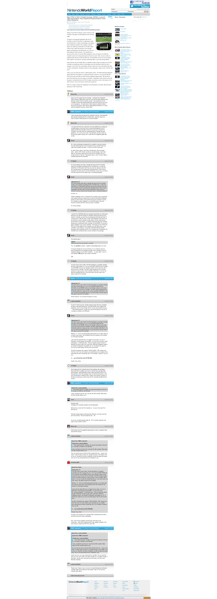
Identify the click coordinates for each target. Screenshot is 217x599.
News (73, 14)
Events (104, 14)
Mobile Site (136, 590)
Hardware (106, 587)
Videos (119, 14)
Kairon (73, 278)
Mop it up (73, 426)
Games (77, 14)
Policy (123, 583)
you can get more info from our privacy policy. (110, 598)
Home (69, 14)
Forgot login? (146, 9)
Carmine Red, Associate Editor (83, 278)
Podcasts (109, 14)
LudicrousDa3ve (76, 301)
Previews (88, 14)
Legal (123, 587)
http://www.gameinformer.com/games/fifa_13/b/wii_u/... (80, 26)
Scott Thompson (72, 22)
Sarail (72, 140)
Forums (114, 14)
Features (99, 14)
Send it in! (144, 17)
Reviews (82, 14)
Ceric (72, 399)
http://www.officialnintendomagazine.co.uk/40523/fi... (79, 28)
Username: (114, 11)
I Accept (147, 598)
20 (74, 23)
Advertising (124, 585)
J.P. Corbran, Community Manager (90, 111)
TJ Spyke (73, 161)
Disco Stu (74, 94)
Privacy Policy (125, 588)
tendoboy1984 (75, 462)
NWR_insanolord (76, 111)
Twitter (135, 585)
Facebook (136, 587)
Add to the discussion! (77, 575)
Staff (95, 588)
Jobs (123, 590)
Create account (140, 9)
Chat (123, 14)
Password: (131, 11)
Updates (137, 581)
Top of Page (136, 588)
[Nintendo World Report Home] (84, 10)
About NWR (125, 581)
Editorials (93, 14)
